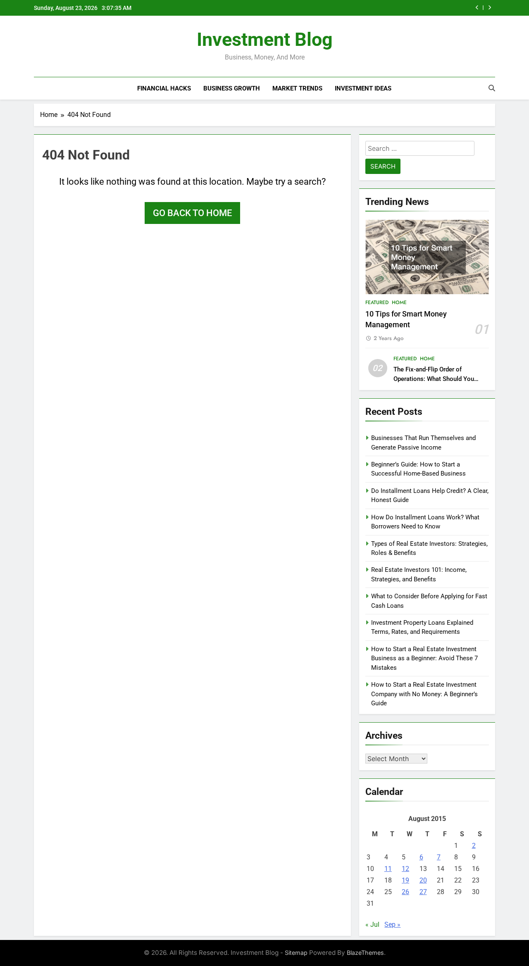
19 (405, 880)
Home (399, 302)
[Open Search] (491, 88)
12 (405, 869)
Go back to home (192, 213)
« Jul (372, 924)
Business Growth (231, 88)
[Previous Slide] (477, 7)
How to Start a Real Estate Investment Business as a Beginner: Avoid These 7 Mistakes (424, 658)
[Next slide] (489, 7)
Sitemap (296, 952)
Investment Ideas (363, 88)
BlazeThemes (365, 952)
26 (405, 892)
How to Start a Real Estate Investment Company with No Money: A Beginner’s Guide (424, 694)
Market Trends (297, 88)
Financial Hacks (164, 88)
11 (388, 869)
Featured (376, 302)
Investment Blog (265, 39)
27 (423, 892)
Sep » (392, 924)
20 (423, 880)
